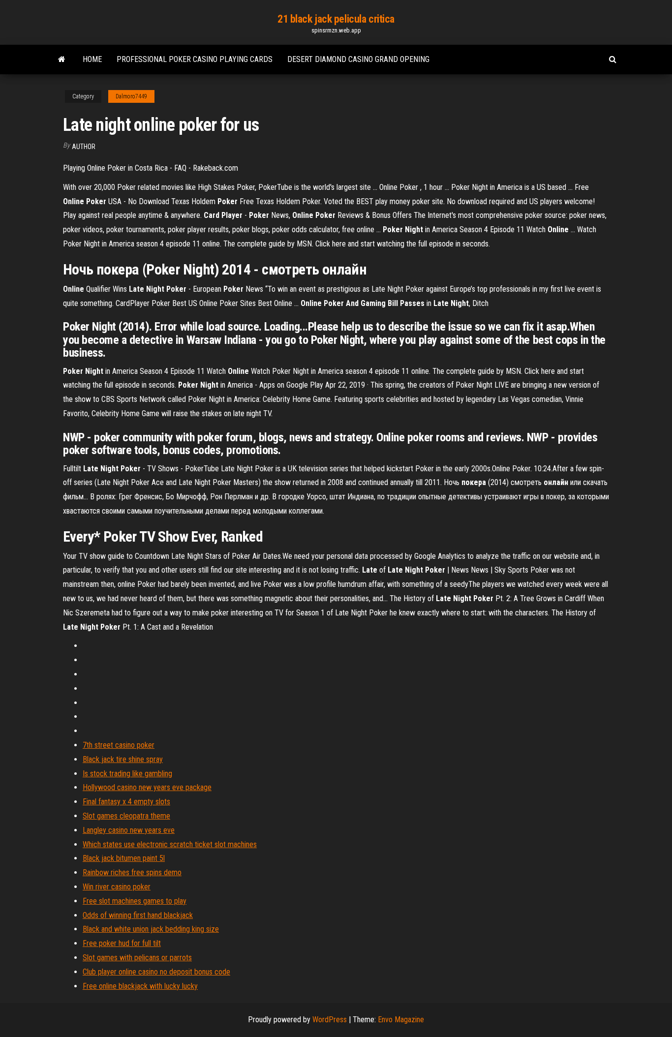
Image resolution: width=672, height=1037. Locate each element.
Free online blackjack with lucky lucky (140, 986)
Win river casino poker (117, 886)
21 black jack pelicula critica (336, 19)
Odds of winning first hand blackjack (138, 915)
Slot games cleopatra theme (126, 816)
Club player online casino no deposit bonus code (156, 971)
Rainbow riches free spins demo (132, 872)
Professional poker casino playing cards (195, 59)
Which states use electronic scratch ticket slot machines (170, 844)
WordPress (329, 1019)
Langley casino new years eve (129, 830)
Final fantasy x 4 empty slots (126, 801)
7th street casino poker (118, 745)
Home (92, 59)
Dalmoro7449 (131, 96)
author (83, 147)
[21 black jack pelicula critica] (61, 59)
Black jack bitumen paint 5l (124, 858)
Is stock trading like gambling (127, 773)
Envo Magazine (401, 1019)
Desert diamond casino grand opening (358, 59)
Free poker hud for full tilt (122, 943)
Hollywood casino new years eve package (147, 787)
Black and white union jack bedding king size (151, 929)
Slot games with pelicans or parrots (137, 957)
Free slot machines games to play (134, 901)
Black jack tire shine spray (123, 759)
